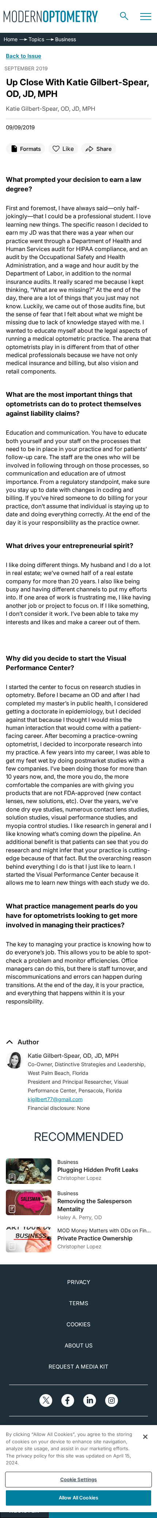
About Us (79, 1345)
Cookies (78, 1324)
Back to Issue (23, 55)
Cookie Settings (78, 1479)
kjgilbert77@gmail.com (55, 1099)
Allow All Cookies (78, 1498)
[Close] (145, 1437)
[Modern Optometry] (51, 16)
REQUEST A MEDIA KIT (78, 1366)
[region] (78, 1468)
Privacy (78, 1282)
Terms (78, 1303)
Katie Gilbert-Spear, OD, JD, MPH (73, 1055)
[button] (22, 1042)
